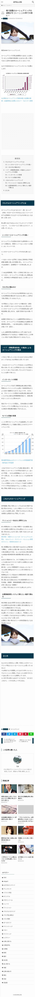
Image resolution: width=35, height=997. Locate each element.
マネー (5, 930)
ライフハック (7, 934)
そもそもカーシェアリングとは (14, 162)
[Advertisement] (17, 131)
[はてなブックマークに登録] (14, 734)
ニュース (5, 18)
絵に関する (7, 964)
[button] (33, 2)
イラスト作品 (7, 892)
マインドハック (8, 926)
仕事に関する (7, 941)
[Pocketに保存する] (20, 734)
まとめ (7, 190)
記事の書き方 (7, 971)
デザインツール (8, 900)
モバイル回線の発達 (14, 177)
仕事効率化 (7, 945)
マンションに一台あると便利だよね (19, 183)
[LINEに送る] (31, 734)
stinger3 (6, 881)
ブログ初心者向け (9, 915)
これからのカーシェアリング (14, 180)
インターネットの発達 (15, 175)
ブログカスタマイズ (9, 911)
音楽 (5, 979)
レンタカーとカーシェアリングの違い (19, 164)
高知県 (5, 982)
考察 (5, 967)
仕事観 (5, 949)
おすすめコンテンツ (9, 885)
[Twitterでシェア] (9, 734)
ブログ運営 (7, 919)
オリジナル (7, 896)
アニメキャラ (7, 889)
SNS (5, 877)
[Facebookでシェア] (3, 734)
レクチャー (7, 937)
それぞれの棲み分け (14, 167)
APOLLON (17, 2)
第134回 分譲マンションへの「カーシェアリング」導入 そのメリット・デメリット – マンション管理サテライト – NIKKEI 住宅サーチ (17, 539)
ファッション (7, 907)
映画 (5, 952)
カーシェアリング (15, 729)
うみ (17, 766)
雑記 (5, 975)
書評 (5, 956)
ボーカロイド (7, 922)
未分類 (5, 960)
